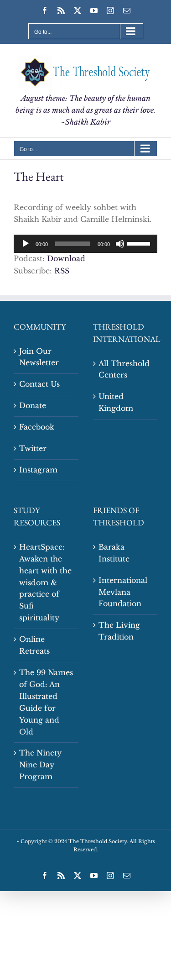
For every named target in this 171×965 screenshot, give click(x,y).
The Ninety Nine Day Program (40, 764)
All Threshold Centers (124, 369)
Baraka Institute (114, 552)
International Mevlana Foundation (122, 592)
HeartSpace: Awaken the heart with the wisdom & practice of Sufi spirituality (45, 582)
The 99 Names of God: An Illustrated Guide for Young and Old (46, 702)
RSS (61, 270)
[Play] (25, 243)
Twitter (33, 448)
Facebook (36, 426)
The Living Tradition (119, 630)
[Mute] (119, 243)
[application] (85, 244)
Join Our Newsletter (39, 356)
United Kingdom (115, 402)
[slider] (140, 243)
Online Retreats (34, 645)
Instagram (38, 469)
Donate (32, 405)
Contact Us (39, 383)
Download (66, 258)
